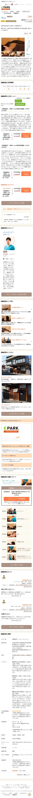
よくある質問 (16, 784)
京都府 (12, 11)
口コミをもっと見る (16, 627)
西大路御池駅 (7, 13)
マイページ (29, 4)
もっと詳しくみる (16, 565)
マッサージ (4, 11)
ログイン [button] (18, 101)
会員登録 (16, 4)
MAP (30, 16)
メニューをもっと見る (16, 203)
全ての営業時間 (28, 21)
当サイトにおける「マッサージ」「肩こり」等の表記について (16, 786)
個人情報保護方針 (7, 787)
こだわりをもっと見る (16, 414)
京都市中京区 (26, 11)
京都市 (18, 11)
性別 (8, 4)
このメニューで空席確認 (16, 499)
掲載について (9, 784)
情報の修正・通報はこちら (23, 774)
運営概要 (22, 787)
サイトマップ (16, 787)
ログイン (22, 4)
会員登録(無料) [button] (20, 104)
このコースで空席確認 (26, 135)
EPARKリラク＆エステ (5, 8)
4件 (27, 33)
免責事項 (27, 787)
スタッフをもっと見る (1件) (16, 294)
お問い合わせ (23, 784)
